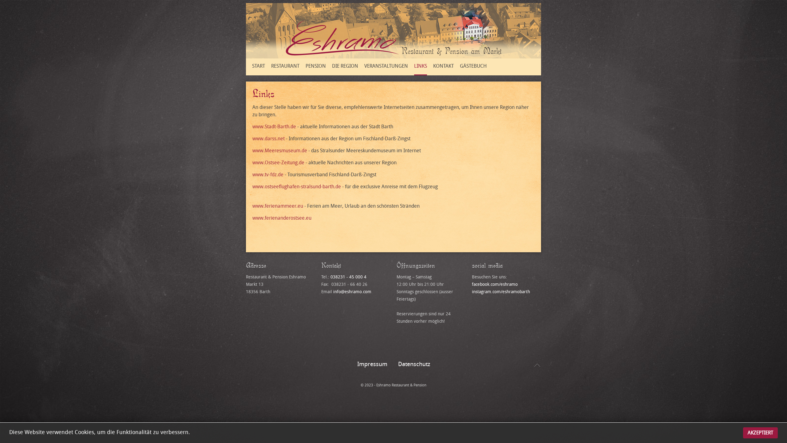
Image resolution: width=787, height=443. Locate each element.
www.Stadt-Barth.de (274, 127)
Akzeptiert (760, 433)
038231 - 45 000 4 (348, 277)
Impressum (372, 364)
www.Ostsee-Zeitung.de (278, 163)
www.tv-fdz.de (267, 175)
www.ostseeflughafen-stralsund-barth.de (296, 187)
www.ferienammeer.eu (277, 206)
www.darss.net (268, 139)
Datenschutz (414, 364)
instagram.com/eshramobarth (501, 291)
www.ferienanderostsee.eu (281, 218)
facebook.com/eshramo (495, 284)
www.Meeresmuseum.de (279, 151)
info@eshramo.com (352, 291)
